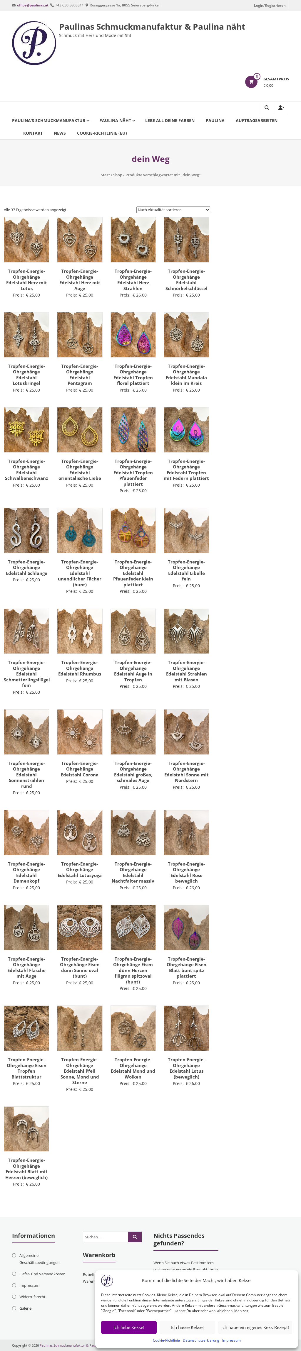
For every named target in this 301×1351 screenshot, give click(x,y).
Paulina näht (115, 120)
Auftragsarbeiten (256, 120)
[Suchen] (135, 1237)
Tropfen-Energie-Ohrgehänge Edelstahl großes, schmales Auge (133, 771)
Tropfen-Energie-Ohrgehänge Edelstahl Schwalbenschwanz (26, 469)
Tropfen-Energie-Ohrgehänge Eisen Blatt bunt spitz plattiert (186, 967)
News (60, 133)
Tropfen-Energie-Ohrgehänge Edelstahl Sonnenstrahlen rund (26, 774)
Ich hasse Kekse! (187, 1327)
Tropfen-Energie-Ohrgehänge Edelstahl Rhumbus (79, 668)
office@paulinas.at (33, 5)
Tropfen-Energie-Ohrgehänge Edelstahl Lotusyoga (80, 869)
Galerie (25, 1308)
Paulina (215, 120)
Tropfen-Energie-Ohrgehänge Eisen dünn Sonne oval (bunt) (80, 967)
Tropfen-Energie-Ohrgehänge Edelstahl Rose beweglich (186, 872)
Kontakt (33, 133)
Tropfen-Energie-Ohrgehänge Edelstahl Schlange (26, 567)
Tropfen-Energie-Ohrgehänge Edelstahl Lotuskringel (26, 374)
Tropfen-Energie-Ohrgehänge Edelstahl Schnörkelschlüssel (186, 279)
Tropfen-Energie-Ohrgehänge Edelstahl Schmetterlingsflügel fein (27, 673)
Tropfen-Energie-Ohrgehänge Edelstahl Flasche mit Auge (26, 967)
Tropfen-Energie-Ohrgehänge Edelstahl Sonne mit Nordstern (186, 771)
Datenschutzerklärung (201, 1340)
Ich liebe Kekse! (128, 1327)
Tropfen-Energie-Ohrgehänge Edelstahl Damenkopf (26, 872)
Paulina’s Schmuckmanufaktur (48, 120)
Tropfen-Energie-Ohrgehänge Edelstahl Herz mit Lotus (26, 279)
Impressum (231, 1340)
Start (105, 174)
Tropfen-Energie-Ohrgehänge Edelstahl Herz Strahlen (133, 279)
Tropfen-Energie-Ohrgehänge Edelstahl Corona (79, 769)
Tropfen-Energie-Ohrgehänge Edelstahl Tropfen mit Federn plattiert (186, 469)
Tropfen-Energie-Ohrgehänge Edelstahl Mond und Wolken (133, 1068)
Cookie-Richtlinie (166, 1340)
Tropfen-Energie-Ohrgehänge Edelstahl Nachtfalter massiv (133, 872)
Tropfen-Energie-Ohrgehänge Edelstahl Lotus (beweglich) (186, 1068)
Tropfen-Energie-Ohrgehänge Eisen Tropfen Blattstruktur (26, 1068)
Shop (117, 174)
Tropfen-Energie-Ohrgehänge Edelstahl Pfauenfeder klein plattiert (133, 573)
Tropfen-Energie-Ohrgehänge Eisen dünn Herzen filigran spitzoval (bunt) (133, 970)
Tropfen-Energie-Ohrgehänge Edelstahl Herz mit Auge (79, 279)
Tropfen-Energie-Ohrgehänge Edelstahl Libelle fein (186, 570)
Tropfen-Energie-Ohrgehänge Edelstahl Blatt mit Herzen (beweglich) (26, 1168)
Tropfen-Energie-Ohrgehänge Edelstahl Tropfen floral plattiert (133, 374)
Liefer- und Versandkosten (42, 1273)
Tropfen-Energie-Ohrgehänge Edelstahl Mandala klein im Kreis (186, 374)
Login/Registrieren (270, 5)
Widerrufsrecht (32, 1296)
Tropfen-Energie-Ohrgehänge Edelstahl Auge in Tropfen (133, 671)
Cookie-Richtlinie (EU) (102, 133)
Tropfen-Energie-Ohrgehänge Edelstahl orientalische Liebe (79, 469)
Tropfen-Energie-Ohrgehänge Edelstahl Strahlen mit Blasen (186, 671)
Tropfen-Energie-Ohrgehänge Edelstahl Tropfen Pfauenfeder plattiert (133, 472)
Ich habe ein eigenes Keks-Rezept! (255, 1327)
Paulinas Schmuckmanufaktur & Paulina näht (152, 26)
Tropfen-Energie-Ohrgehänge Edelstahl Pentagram (79, 374)
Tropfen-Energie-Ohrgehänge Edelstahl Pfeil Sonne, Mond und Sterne (80, 1071)
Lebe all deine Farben (170, 120)
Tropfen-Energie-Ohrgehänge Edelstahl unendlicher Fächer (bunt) (79, 573)
